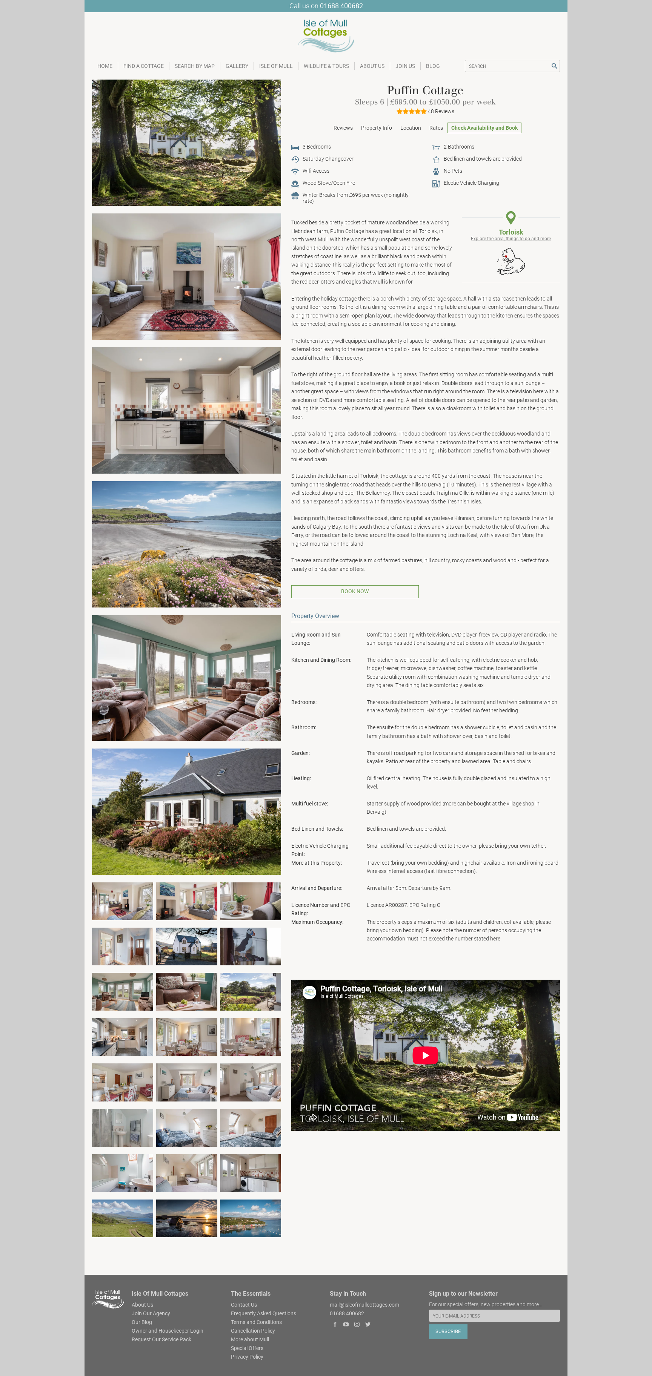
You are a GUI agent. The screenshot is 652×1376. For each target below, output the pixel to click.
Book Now (355, 591)
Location (410, 128)
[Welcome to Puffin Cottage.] (186, 946)
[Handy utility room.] (250, 1172)
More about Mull (250, 1339)
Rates (436, 128)
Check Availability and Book (484, 128)
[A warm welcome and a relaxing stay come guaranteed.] (250, 901)
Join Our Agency (151, 1313)
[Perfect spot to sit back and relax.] (186, 991)
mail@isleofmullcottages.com (364, 1304)
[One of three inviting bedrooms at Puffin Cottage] (186, 1082)
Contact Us (244, 1304)
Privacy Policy (247, 1356)
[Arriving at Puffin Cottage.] (250, 946)
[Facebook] (335, 1325)
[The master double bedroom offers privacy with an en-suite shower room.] (122, 1127)
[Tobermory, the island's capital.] (250, 1218)
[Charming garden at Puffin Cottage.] (186, 811)
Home (104, 66)
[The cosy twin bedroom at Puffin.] (186, 1127)
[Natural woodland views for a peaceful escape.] (250, 1082)
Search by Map (195, 66)
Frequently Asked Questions (263, 1313)
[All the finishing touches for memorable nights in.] (250, 1037)
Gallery (237, 66)
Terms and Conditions (256, 1322)
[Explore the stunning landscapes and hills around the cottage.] (122, 1218)
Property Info (376, 128)
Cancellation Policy (253, 1330)
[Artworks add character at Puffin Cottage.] (122, 946)
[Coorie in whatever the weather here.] (186, 901)
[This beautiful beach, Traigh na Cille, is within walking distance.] (186, 544)
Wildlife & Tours (326, 66)
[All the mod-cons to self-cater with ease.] (122, 1037)
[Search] (554, 66)
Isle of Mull (276, 66)
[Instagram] (357, 1325)
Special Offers (247, 1348)
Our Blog (142, 1322)
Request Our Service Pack (161, 1339)
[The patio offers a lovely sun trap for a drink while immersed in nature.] (250, 991)
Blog (433, 66)
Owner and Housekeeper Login (167, 1330)
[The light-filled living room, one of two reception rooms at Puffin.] (122, 901)
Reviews (343, 128)
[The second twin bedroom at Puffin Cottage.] (186, 1172)
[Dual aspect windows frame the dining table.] (186, 1037)
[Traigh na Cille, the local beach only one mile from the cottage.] (186, 1218)
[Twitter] (367, 1325)
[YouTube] (346, 1325)
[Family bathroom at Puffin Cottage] (122, 1172)
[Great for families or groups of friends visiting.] (250, 1127)
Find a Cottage (143, 66)
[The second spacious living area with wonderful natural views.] (122, 991)
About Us (372, 66)
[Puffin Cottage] (186, 142)
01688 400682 (341, 6)
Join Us (405, 66)
